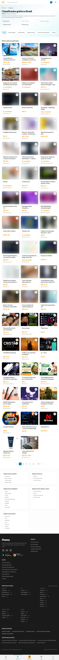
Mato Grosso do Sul (38, 495)
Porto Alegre (24, 592)
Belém (22, 613)
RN (44, 598)
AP (27, 619)
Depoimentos (34, 551)
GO (8, 613)
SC (29, 594)
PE (45, 592)
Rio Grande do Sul (37, 478)
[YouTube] (7, 550)
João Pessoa (43, 596)
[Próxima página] (42, 464)
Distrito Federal (37, 491)
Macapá (23, 619)
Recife (41, 592)
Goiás (34, 493)
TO (26, 621)
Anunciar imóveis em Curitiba (9, 642)
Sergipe (7, 503)
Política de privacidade (7, 576)
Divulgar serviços (30, 631)
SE (45, 602)
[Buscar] (51, 2)
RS (29, 592)
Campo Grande (6, 615)
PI (46, 604)
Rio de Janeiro (8, 478)
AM (27, 611)
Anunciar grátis (34, 544)
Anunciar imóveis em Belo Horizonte (47, 640)
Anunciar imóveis (6, 631)
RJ (10, 592)
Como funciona (35, 542)
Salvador (42, 590)
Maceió (42, 600)
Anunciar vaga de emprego (43, 631)
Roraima (7, 524)
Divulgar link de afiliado (7, 633)
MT (7, 617)
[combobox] (11, 21)
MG (11, 594)
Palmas (23, 621)
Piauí (6, 505)
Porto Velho (24, 615)
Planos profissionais (36, 546)
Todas (4, 32)
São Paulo (7, 476)
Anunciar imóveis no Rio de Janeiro (27, 640)
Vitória (3, 596)
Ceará (6, 495)
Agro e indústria (12, 32)
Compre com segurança (8, 567)
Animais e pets (21, 32)
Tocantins (7, 528)
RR (27, 617)
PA (26, 613)
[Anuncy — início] (3, 2)
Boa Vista (23, 617)
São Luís (42, 606)
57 (38, 464)
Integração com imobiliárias (9, 571)
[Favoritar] (17, 45)
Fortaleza (42, 594)
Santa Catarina (37, 480)
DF (7, 611)
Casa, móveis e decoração (43, 32)
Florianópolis (24, 594)
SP (9, 590)
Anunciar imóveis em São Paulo (9, 640)
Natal (41, 598)
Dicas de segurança (7, 565)
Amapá (6, 526)
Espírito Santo (8, 482)
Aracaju (42, 602)
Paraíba (7, 497)
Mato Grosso (36, 497)
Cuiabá (3, 617)
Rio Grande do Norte (10, 499)
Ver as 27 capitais (41, 642)
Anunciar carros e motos (18, 631)
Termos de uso (5, 574)
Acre (6, 522)
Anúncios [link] (11, 8)
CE (46, 594)
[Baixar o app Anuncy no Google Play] (7, 555)
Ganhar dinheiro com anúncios (9, 569)
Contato (4, 578)
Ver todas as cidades (52, 585)
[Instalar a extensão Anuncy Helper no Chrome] (18, 555)
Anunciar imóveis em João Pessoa (26, 642)
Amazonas (7, 516)
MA (46, 606)
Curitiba (23, 590)
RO (29, 615)
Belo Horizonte (5, 594)
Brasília (3, 611)
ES (7, 596)
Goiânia (4, 613)
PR (27, 590)
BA (46, 590)
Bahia (6, 491)
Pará (6, 518)
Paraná (35, 476)
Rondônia (7, 520)
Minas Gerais (8, 480)
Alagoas (7, 501)
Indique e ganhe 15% (36, 549)
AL (45, 600)
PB (48, 596)
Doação (54, 32)
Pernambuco (8, 493)
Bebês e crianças (31, 32)
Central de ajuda (6, 562)
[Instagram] (3, 550)
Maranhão (7, 507)
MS (12, 615)
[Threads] (10, 550)
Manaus (23, 611)
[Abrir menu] (55, 2)
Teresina (42, 604)
